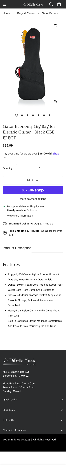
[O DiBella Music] (33, 4)
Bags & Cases (26, 13)
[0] (59, 4)
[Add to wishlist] (55, 26)
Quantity (7, 168)
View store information (20, 215)
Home (6, 13)
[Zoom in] (55, 102)
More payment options (33, 198)
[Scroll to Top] (59, 445)
